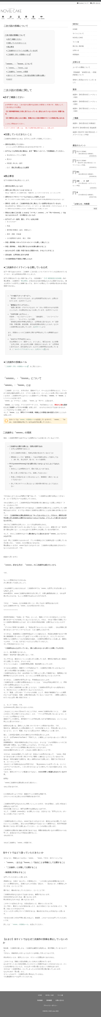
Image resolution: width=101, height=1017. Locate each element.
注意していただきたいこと (16, 43)
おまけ (9, 79)
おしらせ (26, 18)
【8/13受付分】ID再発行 (85, 174)
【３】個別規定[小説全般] (52, 278)
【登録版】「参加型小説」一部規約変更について (84, 73)
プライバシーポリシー (50, 1006)
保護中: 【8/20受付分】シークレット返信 (85, 103)
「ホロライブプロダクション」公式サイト (28, 349)
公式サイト (38, 327)
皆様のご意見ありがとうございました (84, 81)
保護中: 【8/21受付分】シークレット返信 (85, 96)
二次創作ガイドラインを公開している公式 (22, 50)
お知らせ (76, 50)
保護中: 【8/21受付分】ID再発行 (84, 123)
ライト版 (19, 18)
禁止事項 (10, 47)
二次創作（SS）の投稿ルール (18, 54)
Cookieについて (83, 3)
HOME (3, 18)
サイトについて (78, 33)
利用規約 (33, 18)
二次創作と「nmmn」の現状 (17, 71)
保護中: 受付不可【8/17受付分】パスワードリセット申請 (85, 133)
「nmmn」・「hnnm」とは (17, 68)
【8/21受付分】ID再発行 (85, 153)
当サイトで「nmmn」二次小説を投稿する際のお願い (26, 75)
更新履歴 (49, 1000)
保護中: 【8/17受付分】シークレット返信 (85, 110)
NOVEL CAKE (10, 18)
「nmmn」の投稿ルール (27, 419)
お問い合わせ (96, 3)
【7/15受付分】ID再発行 (85, 194)
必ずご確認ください (14, 39)
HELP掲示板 (41, 18)
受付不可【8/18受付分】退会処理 (84, 128)
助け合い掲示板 (78, 46)
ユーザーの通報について (81, 67)
